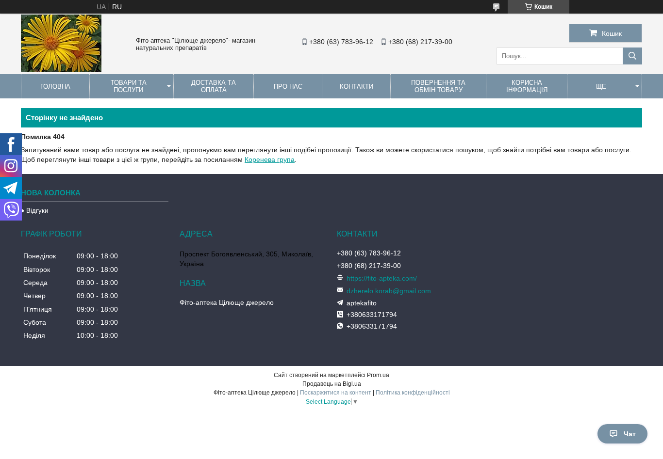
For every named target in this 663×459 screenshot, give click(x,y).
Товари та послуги (129, 86)
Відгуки (37, 210)
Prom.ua (378, 375)
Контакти (356, 86)
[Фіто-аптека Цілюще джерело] (61, 70)
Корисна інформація (526, 86)
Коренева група (270, 159)
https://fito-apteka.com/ (382, 278)
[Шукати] (632, 55)
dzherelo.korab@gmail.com (389, 291)
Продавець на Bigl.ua (331, 383)
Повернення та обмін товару (438, 86)
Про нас (288, 86)
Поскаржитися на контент (335, 392)
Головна (55, 86)
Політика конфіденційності (413, 392)
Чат (630, 434)
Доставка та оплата (213, 86)
